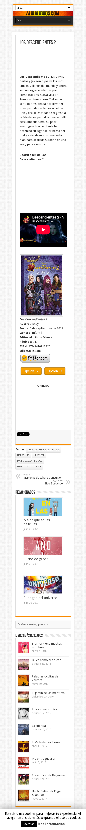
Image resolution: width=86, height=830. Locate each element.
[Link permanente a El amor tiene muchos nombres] (23, 647)
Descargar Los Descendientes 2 (43, 450)
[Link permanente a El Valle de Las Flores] (23, 746)
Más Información (51, 824)
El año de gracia (36, 559)
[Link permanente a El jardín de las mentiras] (23, 697)
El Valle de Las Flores (46, 742)
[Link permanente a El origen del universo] (43, 584)
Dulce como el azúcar (46, 660)
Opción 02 (31, 371)
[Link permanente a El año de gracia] (43, 546)
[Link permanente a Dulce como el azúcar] (23, 664)
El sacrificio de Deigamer (48, 775)
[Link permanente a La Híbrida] (23, 729)
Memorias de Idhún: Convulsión (42, 476)
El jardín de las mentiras (48, 693)
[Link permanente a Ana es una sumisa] (23, 713)
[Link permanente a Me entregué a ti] (23, 762)
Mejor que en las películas (37, 522)
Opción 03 (55, 371)
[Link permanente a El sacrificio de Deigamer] (23, 779)
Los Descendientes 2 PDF (29, 466)
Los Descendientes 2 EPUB (29, 461)
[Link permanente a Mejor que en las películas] (43, 507)
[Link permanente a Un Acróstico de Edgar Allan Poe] (23, 795)
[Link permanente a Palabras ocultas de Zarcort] (23, 680)
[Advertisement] (40, 61)
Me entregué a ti (43, 758)
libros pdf (39, 455)
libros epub (23, 455)
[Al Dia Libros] (43, 13)
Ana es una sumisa (44, 709)
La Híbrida (39, 726)
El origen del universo (40, 598)
